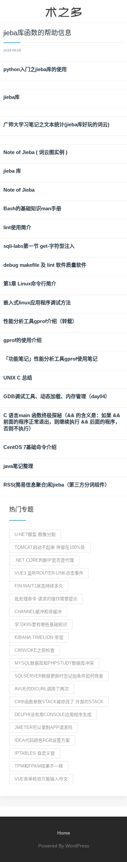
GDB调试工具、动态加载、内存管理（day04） (56, 396)
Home (63, 833)
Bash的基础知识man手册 (32, 208)
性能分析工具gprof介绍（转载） (40, 321)
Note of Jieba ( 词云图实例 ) (35, 152)
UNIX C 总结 (17, 378)
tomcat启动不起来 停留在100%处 (50, 547)
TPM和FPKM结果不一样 (39, 766)
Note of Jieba (19, 190)
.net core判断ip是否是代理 (44, 560)
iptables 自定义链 (35, 753)
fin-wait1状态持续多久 (39, 585)
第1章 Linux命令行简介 (29, 283)
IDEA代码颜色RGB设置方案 (42, 740)
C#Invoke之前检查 (35, 650)
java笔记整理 (18, 466)
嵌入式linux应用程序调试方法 (37, 302)
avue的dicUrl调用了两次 (42, 688)
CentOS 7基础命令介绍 (30, 447)
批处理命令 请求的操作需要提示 (46, 598)
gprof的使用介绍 (22, 340)
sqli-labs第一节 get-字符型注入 (39, 246)
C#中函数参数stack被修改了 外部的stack (59, 701)
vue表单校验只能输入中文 (41, 778)
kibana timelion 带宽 (39, 637)
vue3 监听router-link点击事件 (49, 573)
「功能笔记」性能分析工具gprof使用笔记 (50, 359)
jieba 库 (12, 171)
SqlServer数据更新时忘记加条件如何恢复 (59, 675)
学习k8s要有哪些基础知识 (41, 624)
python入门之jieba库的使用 (35, 69)
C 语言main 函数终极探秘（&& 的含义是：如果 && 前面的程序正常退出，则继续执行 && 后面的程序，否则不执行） (61, 421)
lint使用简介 (17, 227)
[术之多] (63, 11)
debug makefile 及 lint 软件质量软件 (44, 265)
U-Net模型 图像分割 (35, 534)
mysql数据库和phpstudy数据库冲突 (54, 663)
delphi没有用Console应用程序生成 (53, 714)
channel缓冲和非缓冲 (38, 611)
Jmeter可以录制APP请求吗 (43, 727)
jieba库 (11, 97)
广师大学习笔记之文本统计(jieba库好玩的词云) (56, 124)
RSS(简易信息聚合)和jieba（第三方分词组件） (56, 485)
